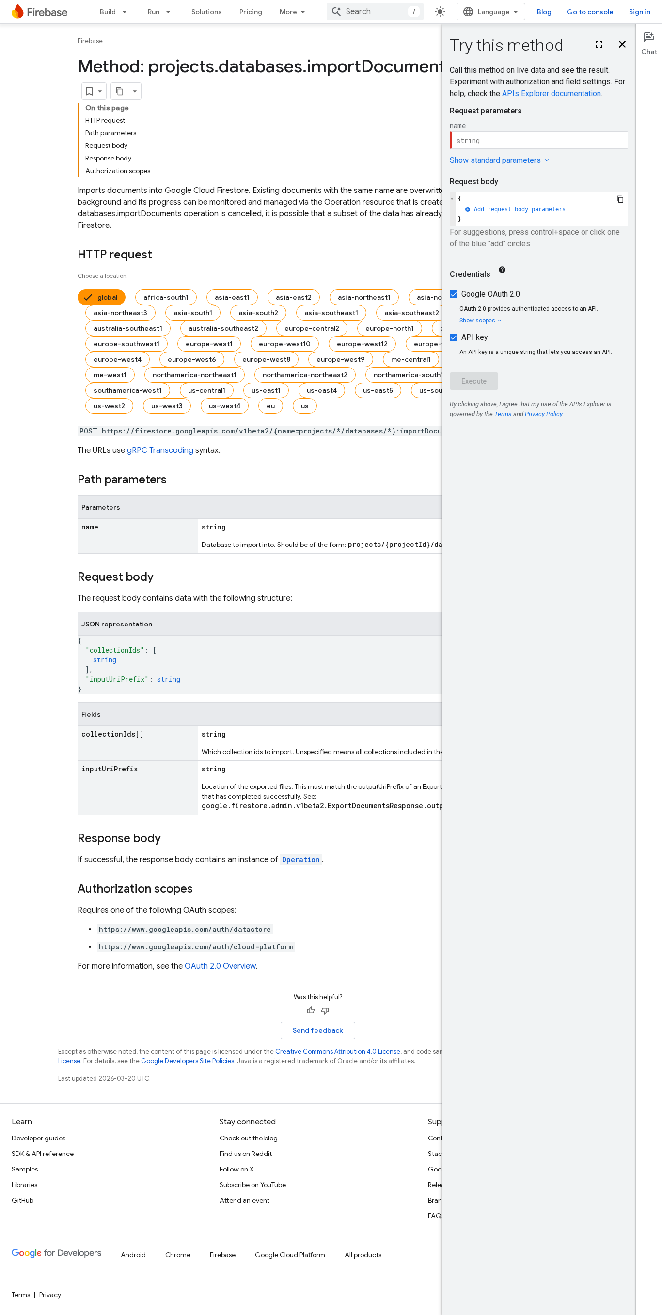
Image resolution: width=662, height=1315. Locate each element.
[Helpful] (310, 1010)
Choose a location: (103, 275)
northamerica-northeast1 (194, 374)
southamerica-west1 (128, 390)
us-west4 (224, 405)
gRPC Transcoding (160, 450)
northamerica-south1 (408, 374)
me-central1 (411, 359)
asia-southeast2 (411, 312)
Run (153, 11)
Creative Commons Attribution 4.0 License (337, 1051)
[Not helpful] (325, 1010)
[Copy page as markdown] (119, 91)
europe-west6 (192, 359)
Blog (544, 11)
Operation (301, 859)
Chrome (177, 1255)
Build (108, 11)
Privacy (50, 1295)
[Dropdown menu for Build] (127, 11)
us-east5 (378, 390)
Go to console (590, 11)
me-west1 (110, 374)
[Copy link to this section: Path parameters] (176, 480)
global (107, 297)
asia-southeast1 (331, 312)
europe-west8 (266, 359)
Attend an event (244, 1200)
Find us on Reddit (246, 1153)
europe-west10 (285, 343)
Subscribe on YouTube (253, 1184)
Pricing (250, 11)
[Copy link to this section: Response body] (170, 839)
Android (133, 1255)
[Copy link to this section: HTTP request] (162, 255)
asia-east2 (294, 297)
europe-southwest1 (126, 343)
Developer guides (38, 1138)
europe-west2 (438, 343)
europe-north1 (389, 328)
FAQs (436, 1215)
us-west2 (109, 405)
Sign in (639, 11)
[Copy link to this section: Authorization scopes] (202, 890)
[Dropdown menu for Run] (171, 11)
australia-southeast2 (223, 328)
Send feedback (318, 1030)
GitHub (22, 1200)
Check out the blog (249, 1138)
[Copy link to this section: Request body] (163, 578)
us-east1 (266, 390)
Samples (25, 1169)
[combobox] (375, 11)
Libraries (24, 1184)
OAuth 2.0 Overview (220, 966)
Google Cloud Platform (290, 1255)
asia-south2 (258, 312)
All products (363, 1255)
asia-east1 (232, 297)
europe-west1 (209, 343)
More (288, 11)
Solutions (206, 11)
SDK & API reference (43, 1153)
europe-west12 (362, 343)
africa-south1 (166, 297)
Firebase (90, 41)
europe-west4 (118, 359)
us (305, 405)
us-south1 (435, 390)
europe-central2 (311, 328)
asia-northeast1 (364, 297)
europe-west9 (340, 359)
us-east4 (322, 390)
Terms (21, 1295)
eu (271, 405)
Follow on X (237, 1169)
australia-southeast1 (128, 328)
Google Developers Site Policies (187, 1061)
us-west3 (167, 405)
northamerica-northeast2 (305, 374)
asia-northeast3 (120, 312)
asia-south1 (192, 312)
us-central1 (206, 390)
